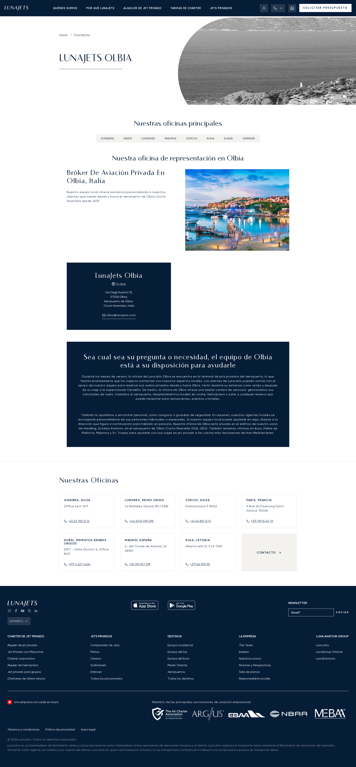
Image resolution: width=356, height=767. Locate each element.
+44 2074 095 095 (141, 521)
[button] (278, 8)
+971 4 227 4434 (79, 564)
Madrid (171, 138)
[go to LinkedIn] (36, 611)
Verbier (249, 138)
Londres (148, 138)
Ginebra (107, 138)
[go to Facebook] (16, 611)
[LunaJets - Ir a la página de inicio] (16, 8)
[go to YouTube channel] (22, 611)
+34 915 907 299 (139, 564)
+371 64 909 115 (200, 564)
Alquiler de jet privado (142, 8)
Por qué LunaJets (100, 8)
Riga (211, 138)
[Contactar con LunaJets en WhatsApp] (292, 8)
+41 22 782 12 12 (78, 521)
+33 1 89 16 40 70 (262, 521)
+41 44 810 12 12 (200, 521)
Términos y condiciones (23, 729)
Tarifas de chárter (185, 8)
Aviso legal (88, 729)
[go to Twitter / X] (29, 611)
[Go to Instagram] (9, 611)
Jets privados (221, 8)
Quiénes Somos (65, 8)
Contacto (82, 35)
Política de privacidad (60, 729)
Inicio (63, 35)
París (128, 138)
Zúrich (191, 138)
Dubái (228, 138)
